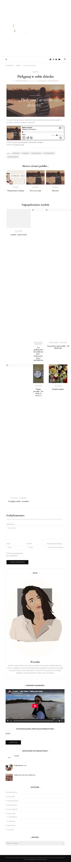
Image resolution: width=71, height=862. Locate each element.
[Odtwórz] (8, 721)
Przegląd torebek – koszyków (18, 501)
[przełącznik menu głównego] (7, 59)
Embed (40, 142)
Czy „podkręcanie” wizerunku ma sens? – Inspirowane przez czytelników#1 (38, 354)
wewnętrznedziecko (13, 156)
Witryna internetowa (54, 543)
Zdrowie (10, 821)
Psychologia (38, 342)
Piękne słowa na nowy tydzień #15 (24, 775)
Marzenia (55, 191)
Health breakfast (58, 389)
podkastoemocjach (36, 153)
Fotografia (11, 817)
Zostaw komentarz (53, 81)
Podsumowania (12, 801)
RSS (22, 145)
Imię (8, 543)
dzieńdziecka (16, 153)
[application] (35, 706)
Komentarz (10, 524)
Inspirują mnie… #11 (20, 765)
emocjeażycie (25, 153)
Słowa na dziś (11, 809)
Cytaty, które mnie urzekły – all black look (58, 347)
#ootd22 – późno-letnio (18, 235)
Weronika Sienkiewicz (22, 81)
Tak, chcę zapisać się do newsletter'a (14, 555)
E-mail (29, 543)
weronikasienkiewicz (49, 153)
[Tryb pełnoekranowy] (62, 721)
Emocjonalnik (11, 792)
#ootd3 (16, 756)
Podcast (35, 71)
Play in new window (20, 142)
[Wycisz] (59, 721)
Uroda (9, 829)
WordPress (43, 859)
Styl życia (14, 497)
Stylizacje (18, 231)
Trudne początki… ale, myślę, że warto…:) (38, 392)
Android (17, 145)
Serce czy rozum (35, 191)
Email (8, 733)
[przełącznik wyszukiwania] (64, 59)
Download (32, 142)
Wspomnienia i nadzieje (15, 191)
